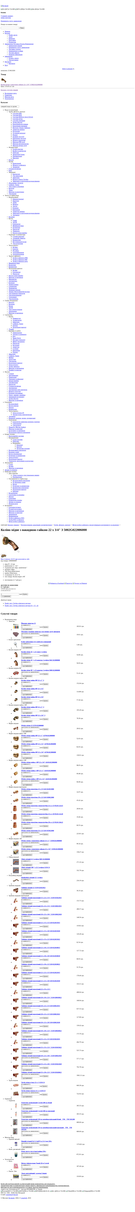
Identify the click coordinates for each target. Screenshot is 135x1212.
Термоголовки (13, 284)
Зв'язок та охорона (11, 470)
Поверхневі (13, 377)
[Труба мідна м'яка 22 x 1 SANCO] (16, 1088)
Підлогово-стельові (23, 448)
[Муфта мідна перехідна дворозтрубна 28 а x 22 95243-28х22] (15, 827)
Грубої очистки (18, 149)
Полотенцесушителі (19, 327)
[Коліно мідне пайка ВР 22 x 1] (16, 684)
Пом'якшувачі (17, 156)
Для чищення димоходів (17, 293)
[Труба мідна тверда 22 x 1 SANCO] (16, 1095)
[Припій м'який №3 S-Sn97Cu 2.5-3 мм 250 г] (16, 1146)
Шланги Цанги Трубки (20, 179)
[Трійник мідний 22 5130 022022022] (16, 893)
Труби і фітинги (14, 366)
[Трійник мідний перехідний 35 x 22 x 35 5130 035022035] (15, 1044)
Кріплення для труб (19, 138)
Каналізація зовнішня (20, 126)
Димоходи (16, 231)
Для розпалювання (15, 295)
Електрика (12, 498)
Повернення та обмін (16, 51)
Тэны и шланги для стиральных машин (26, 475)
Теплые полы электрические (22, 414)
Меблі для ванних (19, 341)
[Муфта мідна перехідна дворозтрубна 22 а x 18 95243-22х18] (15, 819)
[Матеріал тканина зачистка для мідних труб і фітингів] (16, 636)
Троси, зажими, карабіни (17, 395)
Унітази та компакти (19, 334)
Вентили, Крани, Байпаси (21, 128)
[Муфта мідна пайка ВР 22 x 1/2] (16, 749)
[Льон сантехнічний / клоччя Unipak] (16, 1178)
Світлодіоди (17, 425)
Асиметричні (17, 320)
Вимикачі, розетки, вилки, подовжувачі (22, 418)
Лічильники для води (16, 183)
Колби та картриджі (19, 151)
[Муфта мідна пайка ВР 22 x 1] (16, 741)
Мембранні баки (18, 226)
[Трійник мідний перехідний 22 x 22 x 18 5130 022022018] (16, 985)
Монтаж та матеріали (16, 277)
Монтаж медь (9, 97)
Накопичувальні (18, 199)
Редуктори (16, 131)
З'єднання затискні (19, 133)
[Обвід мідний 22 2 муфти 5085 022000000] (16, 864)
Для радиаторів (18, 243)
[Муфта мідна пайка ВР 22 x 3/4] (16, 757)
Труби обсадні (17, 122)
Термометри (13, 288)
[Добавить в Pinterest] (80, 583)
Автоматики (13, 388)
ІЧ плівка (16, 251)
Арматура (16, 347)
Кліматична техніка (15, 500)
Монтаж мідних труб (20, 145)
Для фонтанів (13, 382)
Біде (14, 336)
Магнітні (16, 158)
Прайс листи (13, 35)
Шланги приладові (19, 140)
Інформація (8, 56)
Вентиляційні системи (16, 436)
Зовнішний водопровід (16, 397)
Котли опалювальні (15, 454)
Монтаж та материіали (16, 368)
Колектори (12, 265)
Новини (7, 31)
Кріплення (16, 210)
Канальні (20, 445)
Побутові (16, 153)
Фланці (15, 135)
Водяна (15, 247)
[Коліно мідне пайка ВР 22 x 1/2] (16, 693)
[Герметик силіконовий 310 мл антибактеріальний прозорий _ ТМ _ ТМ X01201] (15, 1134)
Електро (15, 249)
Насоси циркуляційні (20, 233)
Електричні (16, 224)
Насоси (11, 160)
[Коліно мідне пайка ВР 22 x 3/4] (16, 701)
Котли (11, 306)
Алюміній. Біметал (19, 238)
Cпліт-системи (18, 439)
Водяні (15, 270)
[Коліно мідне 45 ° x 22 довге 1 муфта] (16, 657)
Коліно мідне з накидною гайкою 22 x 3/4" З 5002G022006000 (21, 84)
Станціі (11, 373)
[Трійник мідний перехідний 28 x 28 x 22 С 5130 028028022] (16, 1035)
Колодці (11, 188)
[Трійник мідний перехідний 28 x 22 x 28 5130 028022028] (15, 1028)
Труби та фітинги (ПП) (16, 518)
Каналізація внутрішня (20, 124)
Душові (11, 329)
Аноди (15, 206)
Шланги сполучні (15, 391)
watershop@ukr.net (12, 1194)
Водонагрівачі (13, 404)
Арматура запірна (19, 129)
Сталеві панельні (18, 236)
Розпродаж (12, 42)
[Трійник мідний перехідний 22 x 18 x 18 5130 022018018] (16, 960)
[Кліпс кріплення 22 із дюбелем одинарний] (16, 647)
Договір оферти (14, 53)
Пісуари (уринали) (19, 340)
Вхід (6, 65)
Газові (15, 220)
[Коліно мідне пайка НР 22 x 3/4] (16, 720)
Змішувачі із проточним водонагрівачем (26, 181)
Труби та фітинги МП (20, 259)
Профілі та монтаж (15, 370)
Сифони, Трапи (14, 185)
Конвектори (17, 240)
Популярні (12, 40)
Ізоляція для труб (18, 137)
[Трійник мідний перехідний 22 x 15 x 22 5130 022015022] (15, 944)
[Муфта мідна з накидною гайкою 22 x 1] (16, 845)
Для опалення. (13, 299)
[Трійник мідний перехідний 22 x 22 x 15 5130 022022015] (16, 977)
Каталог (7, 33)
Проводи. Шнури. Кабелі (17, 427)
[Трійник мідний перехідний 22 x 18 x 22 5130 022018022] (15, 969)
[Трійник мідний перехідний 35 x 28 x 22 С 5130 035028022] (16, 1077)
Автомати (16, 215)
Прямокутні (17, 318)
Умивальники (17, 333)
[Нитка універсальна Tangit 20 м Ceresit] (16, 1168)
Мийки (11, 357)
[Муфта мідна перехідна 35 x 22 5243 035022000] (16, 835)
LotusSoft (24, 1198)
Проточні (16, 201)
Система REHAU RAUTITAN (23, 117)
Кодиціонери (13, 493)
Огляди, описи (14, 58)
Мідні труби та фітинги (17, 521)
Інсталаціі (16, 345)
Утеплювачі (13, 297)
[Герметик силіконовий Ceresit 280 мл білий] (16, 1108)
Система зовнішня (19, 120)
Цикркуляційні (14, 381)
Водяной (12, 1198)
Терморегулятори (14, 290)
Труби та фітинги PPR (20, 258)
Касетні (19, 447)
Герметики (8, 95)
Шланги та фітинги (19, 165)
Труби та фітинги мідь (20, 261)
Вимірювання (13, 516)
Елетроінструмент (15, 507)
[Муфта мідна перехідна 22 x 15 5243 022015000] (16, 793)
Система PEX (17, 115)
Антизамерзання (18, 252)
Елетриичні (16, 272)
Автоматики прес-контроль (18, 390)
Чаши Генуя (17, 338)
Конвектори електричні (21, 488)
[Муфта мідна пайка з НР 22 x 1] (16, 776)
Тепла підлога (13, 365)
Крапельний (17, 163)
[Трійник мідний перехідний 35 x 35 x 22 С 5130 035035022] (16, 1052)
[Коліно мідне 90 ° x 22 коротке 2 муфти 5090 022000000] (16, 675)
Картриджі (16, 174)
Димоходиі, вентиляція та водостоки (21, 461)
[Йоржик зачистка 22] (16, 628)
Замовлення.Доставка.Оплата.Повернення (19, 44)
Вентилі (11, 302)
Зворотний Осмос (19, 154)
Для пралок (12, 194)
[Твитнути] (68, 583)
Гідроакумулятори (15, 169)
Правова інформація (15, 54)
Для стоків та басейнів (16, 186)
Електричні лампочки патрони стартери (26, 422)
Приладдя (16, 229)
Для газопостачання (15, 309)
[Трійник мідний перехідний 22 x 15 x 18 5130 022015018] (16, 935)
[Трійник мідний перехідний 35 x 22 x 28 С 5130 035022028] (16, 1069)
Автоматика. (13, 281)
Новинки (12, 38)
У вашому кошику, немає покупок (7, 17)
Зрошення (16, 167)
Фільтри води (13, 504)
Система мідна (18, 119)
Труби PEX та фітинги (16, 520)
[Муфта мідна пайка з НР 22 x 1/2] (16, 784)
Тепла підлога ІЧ (18, 413)
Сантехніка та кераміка (16, 495)
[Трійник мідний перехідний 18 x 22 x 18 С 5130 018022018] (15, 919)
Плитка (15, 325)
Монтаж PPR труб (19, 142)
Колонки (12, 217)
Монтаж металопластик (21, 144)
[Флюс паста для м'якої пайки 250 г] (16, 1156)
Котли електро (13, 406)
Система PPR (17, 113)
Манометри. (13, 279)
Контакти (8, 62)
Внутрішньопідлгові (19, 242)
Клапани (16, 208)
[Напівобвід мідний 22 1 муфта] (16, 881)
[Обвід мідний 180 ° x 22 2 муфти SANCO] (16, 873)
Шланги (15, 204)
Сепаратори (13, 286)
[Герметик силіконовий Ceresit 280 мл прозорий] (16, 1116)
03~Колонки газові (19, 482)
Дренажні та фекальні (16, 379)
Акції (10, 37)
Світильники (17, 423)
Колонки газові (14, 452)
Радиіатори (16, 227)
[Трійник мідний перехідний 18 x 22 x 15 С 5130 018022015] (15, 911)
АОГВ (15, 222)
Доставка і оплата (15, 49)
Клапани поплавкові (16, 393)
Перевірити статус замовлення (11, 21)
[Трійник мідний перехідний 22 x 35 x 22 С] (15, 994)
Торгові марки (13, 60)
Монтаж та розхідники (16, 192)
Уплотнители (9, 98)
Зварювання (13, 514)
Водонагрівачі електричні (17, 450)
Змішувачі (16, 177)
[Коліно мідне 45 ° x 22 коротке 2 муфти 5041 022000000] (16, 665)
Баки (10, 170)
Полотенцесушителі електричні (19, 432)
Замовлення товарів (15, 46)
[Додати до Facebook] (56, 583)
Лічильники (13, 311)
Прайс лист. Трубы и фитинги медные (18, 603)
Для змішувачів (18, 176)
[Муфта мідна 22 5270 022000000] (16, 730)
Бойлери (15, 491)
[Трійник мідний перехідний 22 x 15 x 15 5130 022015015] (16, 927)
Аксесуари (12, 359)
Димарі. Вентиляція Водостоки (19, 292)
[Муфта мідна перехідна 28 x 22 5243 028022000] (16, 802)
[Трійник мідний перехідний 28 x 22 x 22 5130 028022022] (16, 1019)
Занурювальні (13, 375)
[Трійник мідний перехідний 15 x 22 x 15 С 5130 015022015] (15, 903)
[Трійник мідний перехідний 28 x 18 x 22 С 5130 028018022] (16, 1002)
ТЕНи (15, 202)
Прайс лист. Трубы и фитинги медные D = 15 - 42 (21, 605)
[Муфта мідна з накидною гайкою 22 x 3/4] (16, 854)
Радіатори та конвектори (17, 455)
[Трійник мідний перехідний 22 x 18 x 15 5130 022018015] (16, 952)
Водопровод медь (11, 93)
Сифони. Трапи (18, 324)
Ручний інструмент (15, 509)
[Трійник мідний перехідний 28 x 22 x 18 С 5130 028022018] (16, 1060)
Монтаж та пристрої (15, 429)
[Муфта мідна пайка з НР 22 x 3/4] (16, 767)
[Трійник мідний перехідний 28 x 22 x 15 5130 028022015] (16, 1010)
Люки (11, 190)
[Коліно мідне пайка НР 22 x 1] (16, 712)
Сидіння (15, 349)
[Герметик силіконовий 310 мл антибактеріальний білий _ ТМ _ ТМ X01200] (15, 1124)
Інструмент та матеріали (17, 431)
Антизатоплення (18, 254)
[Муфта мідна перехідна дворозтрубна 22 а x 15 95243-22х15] (15, 811)
